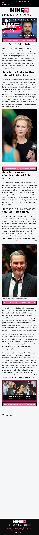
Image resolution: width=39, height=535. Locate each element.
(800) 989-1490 (19, 2)
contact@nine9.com (31, 2)
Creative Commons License (19, 164)
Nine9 (19, 10)
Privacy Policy (28, 528)
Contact (9, 528)
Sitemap (24, 530)
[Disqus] (19, 443)
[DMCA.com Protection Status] (27, 525)
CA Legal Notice (17, 528)
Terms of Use (16, 530)
